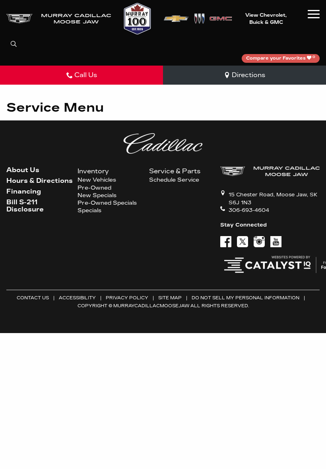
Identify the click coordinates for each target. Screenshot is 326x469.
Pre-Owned (94, 188)
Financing (23, 191)
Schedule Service (174, 180)
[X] (242, 241)
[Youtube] (275, 241)
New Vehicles (97, 180)
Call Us (85, 75)
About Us (22, 170)
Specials (89, 210)
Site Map (170, 297)
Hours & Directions (39, 180)
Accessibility (77, 297)
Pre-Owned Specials (107, 203)
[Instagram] (259, 241)
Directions (248, 75)
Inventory (93, 171)
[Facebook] (225, 241)
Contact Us (33, 297)
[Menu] (314, 14)
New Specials (97, 195)
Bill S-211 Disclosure (25, 206)
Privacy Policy (127, 297)
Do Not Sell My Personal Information (245, 297)
